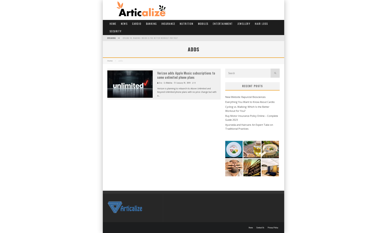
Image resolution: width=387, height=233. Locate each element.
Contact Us (260, 227)
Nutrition (187, 24)
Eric (160, 83)
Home (113, 24)
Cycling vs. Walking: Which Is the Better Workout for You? (150, 38)
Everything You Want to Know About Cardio (250, 102)
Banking (151, 24)
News (124, 24)
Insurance (168, 24)
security (116, 31)
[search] (275, 73)
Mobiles (203, 24)
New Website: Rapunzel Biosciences (245, 97)
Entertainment (223, 24)
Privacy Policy (273, 227)
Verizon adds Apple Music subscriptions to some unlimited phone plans (186, 75)
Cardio (136, 24)
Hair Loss (261, 24)
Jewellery (243, 24)
